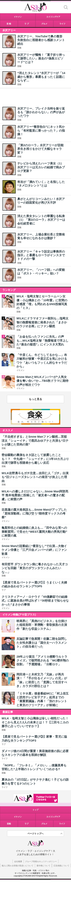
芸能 (19, 48)
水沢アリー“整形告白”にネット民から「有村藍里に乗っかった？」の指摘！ (41, 130)
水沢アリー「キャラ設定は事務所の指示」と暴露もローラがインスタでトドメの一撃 (41, 255)
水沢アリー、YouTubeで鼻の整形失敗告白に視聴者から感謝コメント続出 (41, 40)
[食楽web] (35, 423)
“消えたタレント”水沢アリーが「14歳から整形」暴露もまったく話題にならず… (41, 76)
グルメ (44, 824)
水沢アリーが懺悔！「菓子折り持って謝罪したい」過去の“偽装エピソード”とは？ (41, 58)
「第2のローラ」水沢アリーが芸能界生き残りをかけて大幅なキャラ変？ (40, 149)
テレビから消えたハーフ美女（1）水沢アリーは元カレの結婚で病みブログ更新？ (41, 167)
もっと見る (35, 399)
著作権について (43, 865)
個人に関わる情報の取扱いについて (17, 865)
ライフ (62, 824)
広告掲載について (61, 865)
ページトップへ (35, 833)
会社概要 (18, 861)
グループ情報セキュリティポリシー (41, 861)
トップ (35, 810)
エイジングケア (53, 817)
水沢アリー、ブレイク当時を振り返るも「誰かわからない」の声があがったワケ (41, 112)
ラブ (27, 824)
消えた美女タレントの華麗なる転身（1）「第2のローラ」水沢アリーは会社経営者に (41, 219)
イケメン (18, 817)
